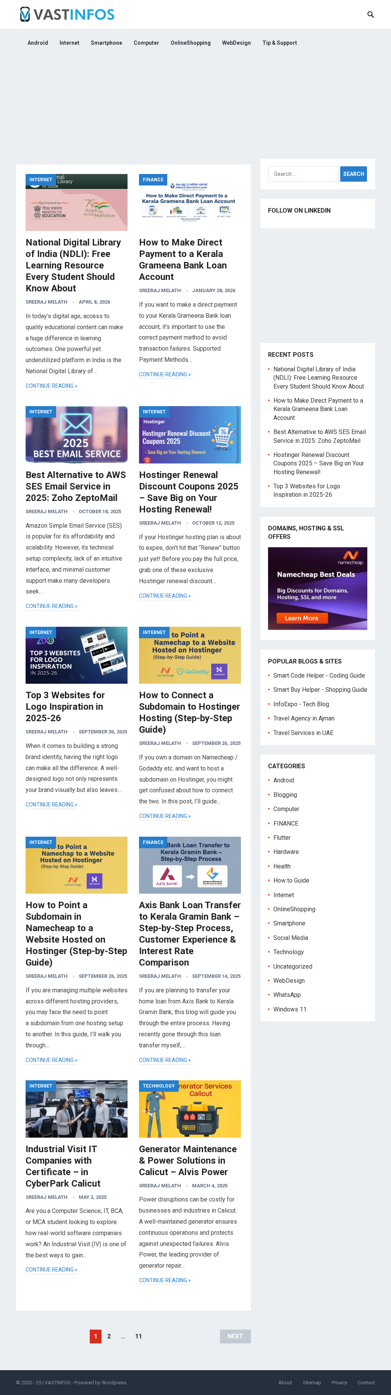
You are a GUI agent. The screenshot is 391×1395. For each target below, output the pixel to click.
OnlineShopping (191, 43)
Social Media (290, 937)
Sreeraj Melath (47, 302)
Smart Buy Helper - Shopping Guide (320, 689)
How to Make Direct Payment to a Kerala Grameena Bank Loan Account (318, 409)
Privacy (339, 1382)
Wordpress (114, 1382)
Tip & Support (279, 43)
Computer (146, 43)
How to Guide (291, 880)
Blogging (285, 794)
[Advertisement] (195, 110)
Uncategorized (292, 966)
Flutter (282, 837)
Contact (366, 1382)
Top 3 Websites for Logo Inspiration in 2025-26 (65, 707)
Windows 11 (290, 1009)
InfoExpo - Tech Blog (301, 704)
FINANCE (153, 179)
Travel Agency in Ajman (303, 718)
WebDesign (236, 43)
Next (235, 1336)
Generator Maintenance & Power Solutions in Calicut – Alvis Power (188, 1160)
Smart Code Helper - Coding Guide (319, 675)
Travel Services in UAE (303, 733)
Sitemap (312, 1382)
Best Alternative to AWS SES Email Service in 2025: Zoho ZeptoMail (76, 486)
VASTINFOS (58, 1382)
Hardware (286, 851)
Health (282, 866)
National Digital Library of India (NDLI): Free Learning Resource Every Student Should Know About (73, 265)
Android (37, 43)
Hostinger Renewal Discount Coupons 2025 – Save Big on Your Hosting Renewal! (318, 463)
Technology (159, 1086)
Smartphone (106, 43)
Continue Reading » (52, 386)
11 (138, 1336)
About (285, 1382)
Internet (69, 43)
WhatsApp (287, 994)
